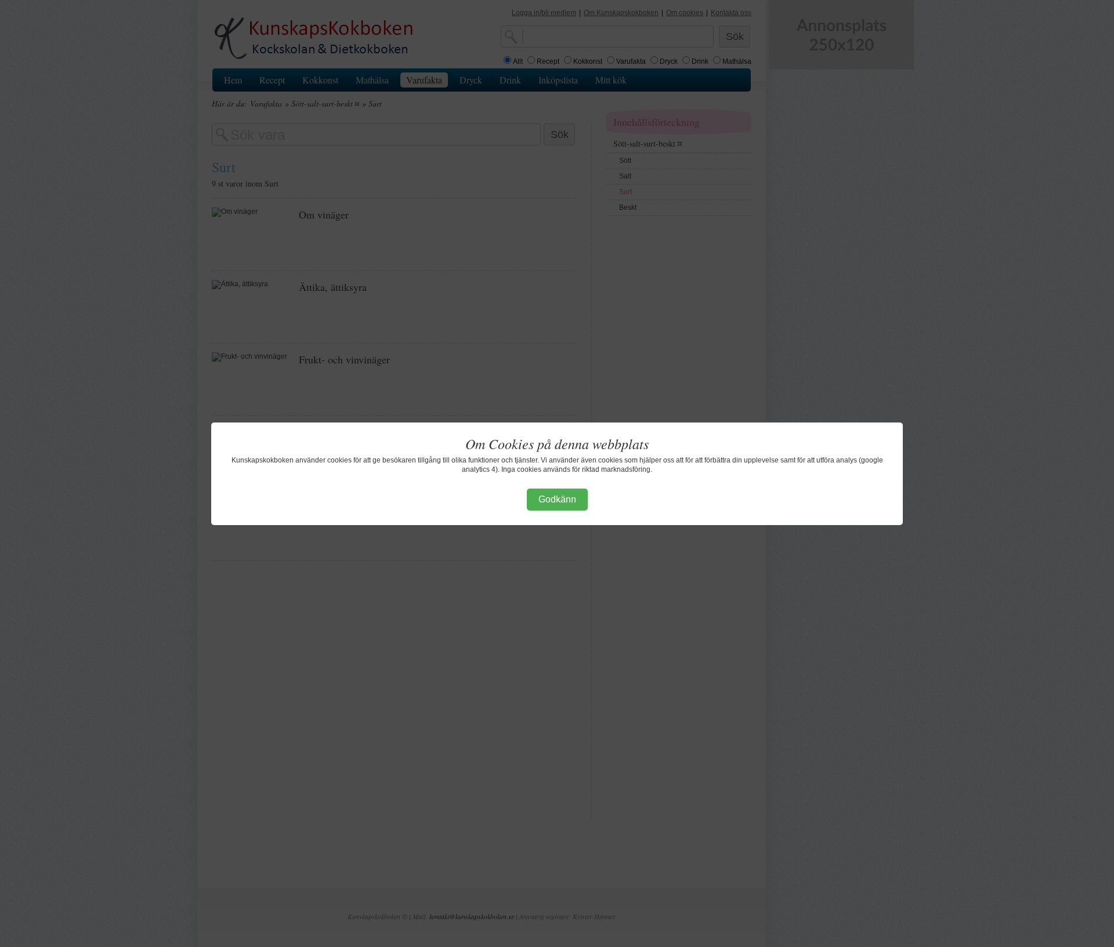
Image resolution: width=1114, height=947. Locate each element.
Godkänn (557, 499)
